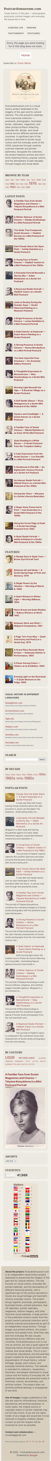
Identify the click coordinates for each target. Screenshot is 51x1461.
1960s (10, 778)
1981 (44, 184)
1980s (29, 778)
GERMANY (19, 1061)
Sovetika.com (12, 734)
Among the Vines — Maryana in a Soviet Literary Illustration (29, 495)
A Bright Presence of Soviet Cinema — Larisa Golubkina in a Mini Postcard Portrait (29, 321)
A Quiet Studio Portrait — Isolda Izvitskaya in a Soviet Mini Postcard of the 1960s (28, 539)
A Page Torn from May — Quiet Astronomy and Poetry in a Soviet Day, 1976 (30, 639)
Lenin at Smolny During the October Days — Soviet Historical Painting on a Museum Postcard (28, 306)
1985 (23, 187)
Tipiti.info (9, 719)
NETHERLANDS (27, 1058)
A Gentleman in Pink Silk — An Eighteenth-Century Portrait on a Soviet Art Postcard (29, 470)
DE (43, 1442)
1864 (12, 180)
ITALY (27, 1061)
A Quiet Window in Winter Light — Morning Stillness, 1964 (27, 599)
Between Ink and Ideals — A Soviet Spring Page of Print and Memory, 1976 (30, 573)
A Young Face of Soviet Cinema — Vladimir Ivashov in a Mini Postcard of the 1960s (29, 262)
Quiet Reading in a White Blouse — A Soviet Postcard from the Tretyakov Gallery (28, 443)
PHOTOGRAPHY (16, 33)
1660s (7, 775)
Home (25, 55)
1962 (22, 184)
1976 (33, 183)
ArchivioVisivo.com (14, 711)
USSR (10, 1057)
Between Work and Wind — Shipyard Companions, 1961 (28, 624)
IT (30, 1442)
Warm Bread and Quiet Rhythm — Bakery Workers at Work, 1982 (30, 612)
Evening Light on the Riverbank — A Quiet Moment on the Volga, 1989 (30, 679)
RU (40, 1442)
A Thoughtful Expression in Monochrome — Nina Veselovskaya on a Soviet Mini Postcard (29, 375)
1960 (12, 184)
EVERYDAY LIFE (15, 27)
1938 (22, 180)
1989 (28, 187)
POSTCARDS (33, 33)
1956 (38, 180)
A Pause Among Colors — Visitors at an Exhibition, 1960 (29, 664)
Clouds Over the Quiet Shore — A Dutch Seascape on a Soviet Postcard (30, 797)
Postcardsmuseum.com (22, 9)
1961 (17, 184)
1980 (40, 184)
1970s (19, 778)
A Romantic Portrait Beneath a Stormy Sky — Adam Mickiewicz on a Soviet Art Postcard (29, 277)
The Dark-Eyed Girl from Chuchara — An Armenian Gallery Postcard (27, 361)
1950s (42, 774)
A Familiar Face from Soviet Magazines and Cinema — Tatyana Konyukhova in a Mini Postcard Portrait (29, 205)
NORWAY (9, 1064)
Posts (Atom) (24, 63)
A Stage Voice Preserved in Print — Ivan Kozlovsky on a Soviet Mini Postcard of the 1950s (28, 511)
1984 (18, 187)
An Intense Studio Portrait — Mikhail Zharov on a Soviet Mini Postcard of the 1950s (30, 483)
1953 (33, 180)
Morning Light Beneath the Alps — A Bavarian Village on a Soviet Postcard (29, 390)
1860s (13, 775)
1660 (7, 180)
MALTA (43, 1061)
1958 (44, 180)
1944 (28, 180)
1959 (7, 184)
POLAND (16, 1064)
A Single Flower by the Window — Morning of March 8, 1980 (29, 586)
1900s (24, 775)
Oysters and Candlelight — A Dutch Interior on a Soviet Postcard (28, 417)
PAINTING (31, 27)
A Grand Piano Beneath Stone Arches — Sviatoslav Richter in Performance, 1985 (29, 652)
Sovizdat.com (12, 742)
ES (37, 1442)
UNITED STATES (28, 1064)
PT (33, 1442)
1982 (7, 187)
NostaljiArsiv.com (13, 703)
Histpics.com (11, 726)
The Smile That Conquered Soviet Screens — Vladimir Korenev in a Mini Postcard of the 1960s (29, 234)
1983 (13, 187)
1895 (17, 180)
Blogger (34, 1455)
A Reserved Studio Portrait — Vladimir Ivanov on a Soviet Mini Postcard (29, 292)
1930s (29, 774)
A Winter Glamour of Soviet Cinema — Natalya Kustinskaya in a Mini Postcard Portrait (29, 220)
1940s (35, 775)
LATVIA (35, 1061)
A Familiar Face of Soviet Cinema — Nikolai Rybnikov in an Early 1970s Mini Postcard (29, 430)
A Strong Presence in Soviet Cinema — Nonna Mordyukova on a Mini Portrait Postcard (29, 347)
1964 (26, 184)
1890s (18, 775)
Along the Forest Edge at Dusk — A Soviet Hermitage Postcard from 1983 (29, 526)
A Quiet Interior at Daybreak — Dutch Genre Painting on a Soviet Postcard (29, 334)
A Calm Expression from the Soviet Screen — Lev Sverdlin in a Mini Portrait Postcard (29, 456)
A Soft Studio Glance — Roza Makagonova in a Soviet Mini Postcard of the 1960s (28, 403)
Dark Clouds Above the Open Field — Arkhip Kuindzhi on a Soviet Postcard (29, 249)
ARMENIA (9, 1061)
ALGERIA (42, 1058)
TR (27, 1442)
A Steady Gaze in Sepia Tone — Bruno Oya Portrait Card (30, 558)
